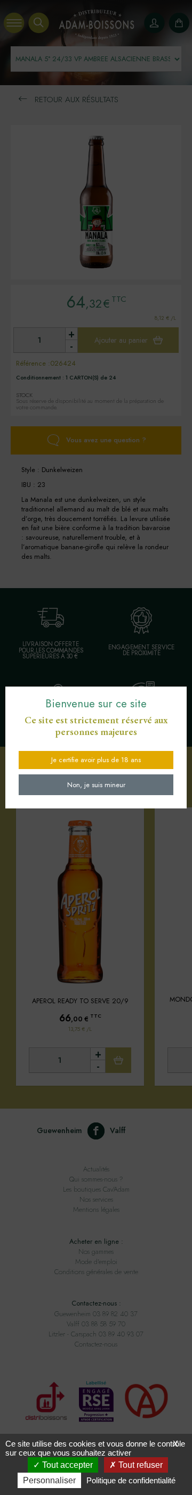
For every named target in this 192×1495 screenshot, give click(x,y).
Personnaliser (49, 1480)
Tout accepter (66, 1464)
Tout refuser (139, 1464)
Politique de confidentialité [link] (130, 1480)
